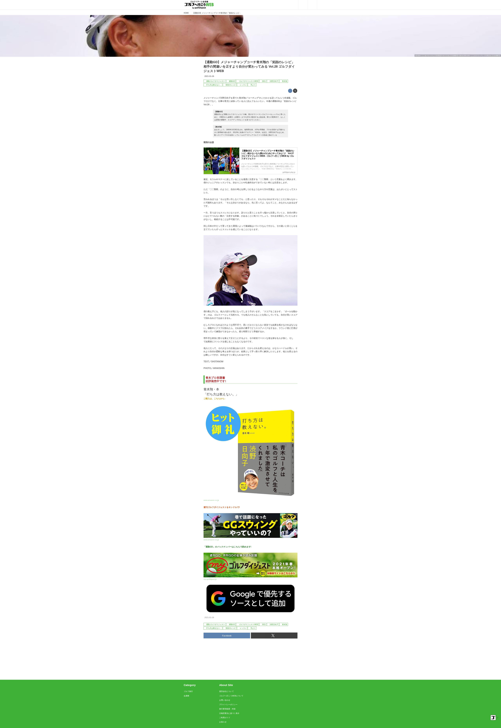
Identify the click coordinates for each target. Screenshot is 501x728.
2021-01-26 (209, 76)
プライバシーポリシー (228, 704)
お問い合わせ (224, 700)
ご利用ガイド (224, 718)
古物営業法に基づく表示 (229, 713)
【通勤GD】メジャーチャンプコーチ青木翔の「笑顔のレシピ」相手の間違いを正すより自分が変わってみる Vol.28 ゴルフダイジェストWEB (249, 66)
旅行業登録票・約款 (227, 709)
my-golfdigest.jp (210, 579)
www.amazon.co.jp (211, 500)
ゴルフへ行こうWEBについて (231, 696)
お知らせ (222, 722)
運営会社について (226, 691)
